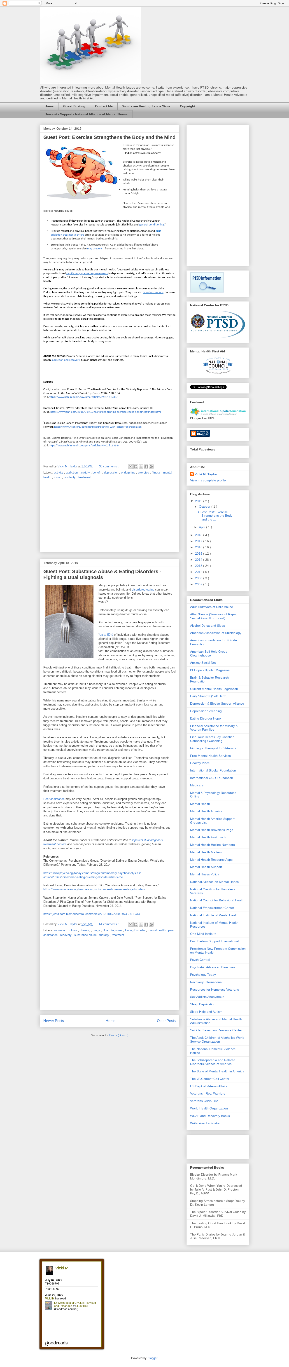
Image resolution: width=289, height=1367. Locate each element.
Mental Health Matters (206, 852)
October (205, 506)
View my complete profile (208, 480)
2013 (199, 565)
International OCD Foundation (211, 778)
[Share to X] (141, 466)
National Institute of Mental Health (214, 915)
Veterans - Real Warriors (207, 1093)
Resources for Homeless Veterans (214, 989)
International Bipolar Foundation (213, 770)
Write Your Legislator (205, 1123)
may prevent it (95, 248)
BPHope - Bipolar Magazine (210, 670)
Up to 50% (106, 634)
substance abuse (86, 935)
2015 (199, 553)
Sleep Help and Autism (206, 1011)
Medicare (196, 785)
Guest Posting (74, 106)
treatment (84, 477)
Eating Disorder (135, 930)
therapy (104, 935)
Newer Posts (53, 1021)
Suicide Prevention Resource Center (216, 1030)
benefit (97, 472)
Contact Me (104, 106)
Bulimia (73, 930)
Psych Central (200, 959)
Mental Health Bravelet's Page (211, 830)
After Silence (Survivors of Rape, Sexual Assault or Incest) (213, 616)
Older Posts (166, 1021)
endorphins (128, 472)
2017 (199, 541)
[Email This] (130, 466)
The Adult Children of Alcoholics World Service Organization (217, 1039)
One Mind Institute (203, 934)
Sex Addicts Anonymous (207, 997)
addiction (72, 472)
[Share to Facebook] (146, 466)
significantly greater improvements (87, 273)
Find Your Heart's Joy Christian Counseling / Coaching (212, 739)
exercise (144, 472)
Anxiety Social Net (203, 662)
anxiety (85, 472)
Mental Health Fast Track (208, 837)
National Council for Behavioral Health (217, 900)
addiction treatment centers (67, 234)
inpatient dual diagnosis (147, 840)
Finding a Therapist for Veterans (213, 748)
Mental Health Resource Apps (211, 859)
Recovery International (206, 982)
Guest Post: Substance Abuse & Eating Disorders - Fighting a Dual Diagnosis (102, 574)
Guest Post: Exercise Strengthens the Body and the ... (215, 515)
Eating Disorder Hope (205, 718)
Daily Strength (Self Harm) (209, 696)
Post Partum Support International (214, 941)
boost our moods (153, 292)
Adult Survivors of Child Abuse (211, 607)
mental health (157, 930)
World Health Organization (209, 1108)
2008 (199, 578)
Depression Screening (206, 711)
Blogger (152, 1358)
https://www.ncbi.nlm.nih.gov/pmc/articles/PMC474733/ (83, 397)
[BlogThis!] (135, 466)
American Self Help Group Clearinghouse (208, 653)
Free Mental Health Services (210, 755)
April (202, 527)
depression (111, 472)
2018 (199, 535)
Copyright (187, 106)
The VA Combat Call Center (209, 1079)
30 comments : (109, 466)
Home (49, 106)
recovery (66, 935)
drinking (85, 930)
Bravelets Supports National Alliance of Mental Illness (86, 114)
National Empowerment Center (212, 908)
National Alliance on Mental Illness (214, 882)
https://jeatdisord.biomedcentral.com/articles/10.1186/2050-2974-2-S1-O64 (91, 914)
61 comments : (109, 924)
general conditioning (151, 224)
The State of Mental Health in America (217, 1071)
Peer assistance (54, 799)
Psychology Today (203, 974)
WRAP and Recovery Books (210, 1116)
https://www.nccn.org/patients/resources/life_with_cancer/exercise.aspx (98, 426)
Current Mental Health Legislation (214, 689)
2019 (199, 501)
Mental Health (200, 804)
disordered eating (143, 589)
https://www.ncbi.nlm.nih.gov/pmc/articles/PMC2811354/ (84, 445)
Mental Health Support (206, 867)
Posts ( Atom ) (118, 1035)
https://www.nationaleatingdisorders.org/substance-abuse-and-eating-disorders (94, 889)
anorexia (60, 930)
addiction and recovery (66, 360)
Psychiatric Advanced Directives (212, 967)
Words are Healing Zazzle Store (146, 106)
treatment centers (54, 844)
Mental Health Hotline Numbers (212, 844)
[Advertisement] (109, 517)
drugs (97, 930)
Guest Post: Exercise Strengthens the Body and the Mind (109, 137)
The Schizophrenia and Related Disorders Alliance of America (212, 1062)
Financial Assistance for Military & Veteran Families (214, 728)
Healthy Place (200, 763)
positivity (70, 477)
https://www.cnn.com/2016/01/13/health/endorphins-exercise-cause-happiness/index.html (105, 411)
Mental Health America (206, 811)
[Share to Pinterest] (151, 466)
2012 (199, 572)
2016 (199, 547)
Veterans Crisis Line (204, 1101)
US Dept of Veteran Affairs (208, 1086)
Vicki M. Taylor (206, 474)
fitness (156, 472)
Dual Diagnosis (113, 930)
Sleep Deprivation (202, 1004)
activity (59, 472)
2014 (199, 559)
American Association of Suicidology (215, 633)
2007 (199, 584)
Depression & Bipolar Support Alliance (217, 703)
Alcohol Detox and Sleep (207, 625)
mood (58, 477)
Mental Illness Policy (204, 874)
